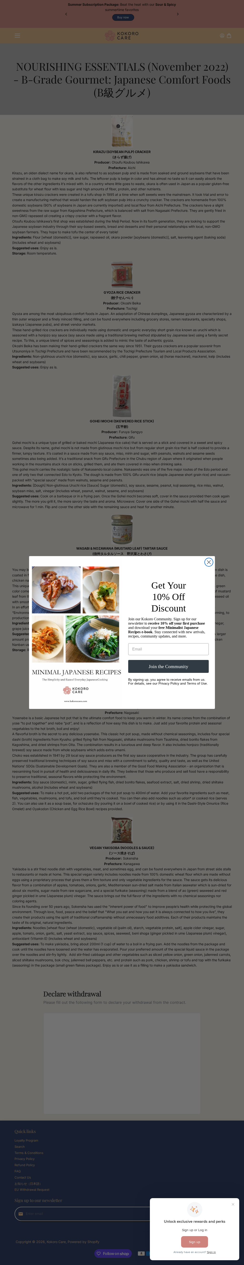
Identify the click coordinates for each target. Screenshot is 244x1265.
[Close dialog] (209, 562)
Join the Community (168, 666)
